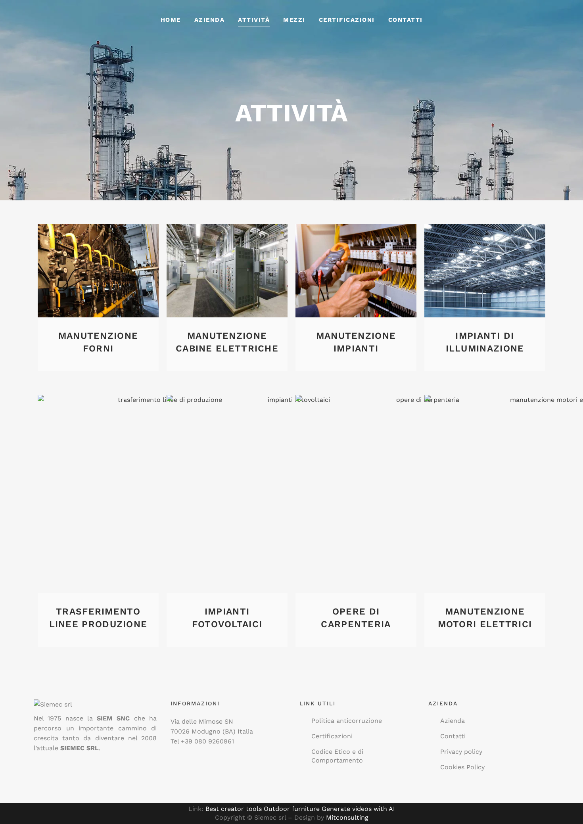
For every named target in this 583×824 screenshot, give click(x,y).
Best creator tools (233, 808)
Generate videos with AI (358, 808)
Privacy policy (461, 751)
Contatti (453, 736)
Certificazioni (332, 736)
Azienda (452, 720)
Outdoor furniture (292, 808)
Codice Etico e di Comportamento (337, 756)
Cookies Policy (462, 767)
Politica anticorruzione (346, 720)
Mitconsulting (347, 817)
